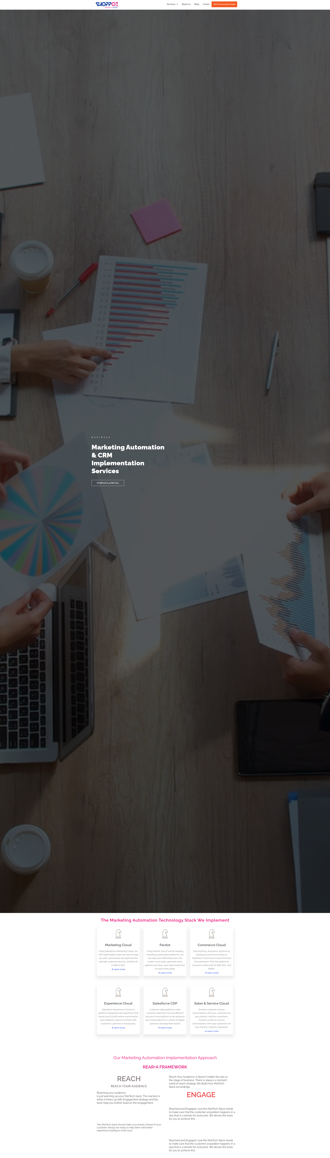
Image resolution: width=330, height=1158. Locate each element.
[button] (172, 4)
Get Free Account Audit (224, 4)
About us (186, 4)
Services (171, 4)
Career (206, 4)
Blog (196, 4)
